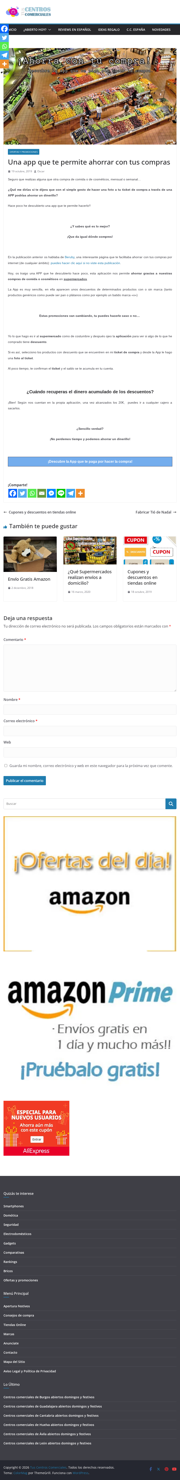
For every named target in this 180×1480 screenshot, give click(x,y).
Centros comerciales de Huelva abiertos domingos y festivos (49, 1425)
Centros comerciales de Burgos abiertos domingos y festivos (49, 1397)
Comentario (15, 639)
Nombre (12, 699)
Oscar (41, 171)
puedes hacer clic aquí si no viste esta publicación (85, 263)
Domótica (11, 1215)
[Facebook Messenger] (51, 493)
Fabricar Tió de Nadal (153, 512)
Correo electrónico (21, 720)
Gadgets (10, 1243)
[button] (48, 30)
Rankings (10, 1262)
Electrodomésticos (17, 1234)
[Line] (61, 493)
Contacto (10, 1352)
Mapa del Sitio (14, 1362)
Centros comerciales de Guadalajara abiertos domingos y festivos (53, 1406)
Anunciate (11, 1343)
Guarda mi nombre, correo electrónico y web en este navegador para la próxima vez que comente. (91, 765)
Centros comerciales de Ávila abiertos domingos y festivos (47, 1434)
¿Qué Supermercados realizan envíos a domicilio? (90, 577)
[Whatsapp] (32, 493)
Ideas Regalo (109, 29)
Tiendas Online (15, 1325)
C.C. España (136, 29)
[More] (80, 493)
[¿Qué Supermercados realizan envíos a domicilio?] (90, 539)
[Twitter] (22, 493)
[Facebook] (12, 493)
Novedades (161, 29)
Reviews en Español (74, 29)
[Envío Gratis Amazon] (30, 539)
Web (7, 742)
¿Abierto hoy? (34, 29)
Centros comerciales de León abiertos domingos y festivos (47, 1443)
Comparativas (14, 1252)
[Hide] (2, 72)
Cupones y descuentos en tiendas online (42, 512)
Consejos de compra (19, 1315)
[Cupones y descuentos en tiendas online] (149, 539)
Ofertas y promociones (24, 151)
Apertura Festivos (17, 1306)
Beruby (69, 257)
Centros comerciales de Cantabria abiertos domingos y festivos (51, 1415)
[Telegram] (70, 493)
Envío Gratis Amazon (29, 579)
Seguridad (11, 1224)
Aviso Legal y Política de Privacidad (30, 1371)
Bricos (8, 1271)
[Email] (41, 493)
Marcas (9, 1334)
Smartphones (14, 1206)
